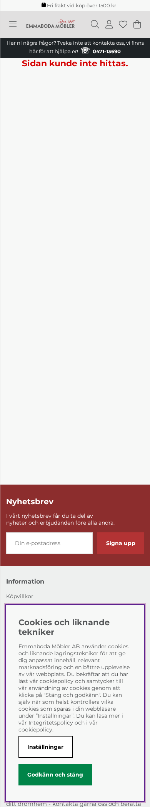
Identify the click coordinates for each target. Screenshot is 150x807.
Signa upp (120, 543)
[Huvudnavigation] (13, 24)
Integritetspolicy (50, 722)
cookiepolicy (35, 729)
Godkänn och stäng (55, 774)
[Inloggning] (109, 24)
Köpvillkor (19, 596)
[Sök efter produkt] (95, 24)
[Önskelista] (123, 24)
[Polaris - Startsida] (50, 24)
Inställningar (45, 746)
